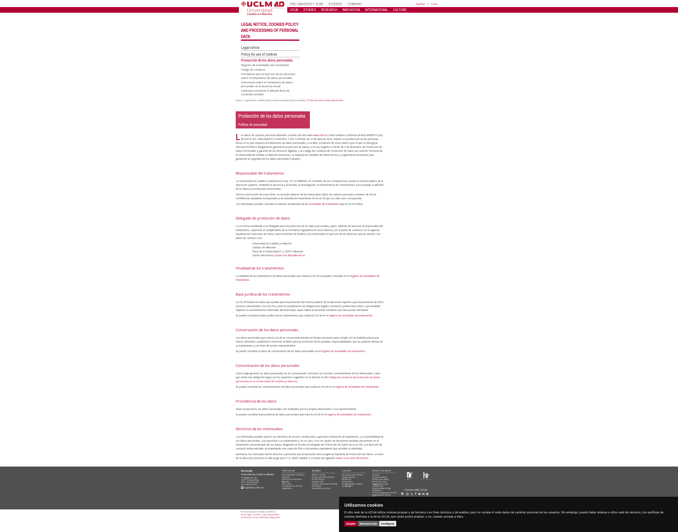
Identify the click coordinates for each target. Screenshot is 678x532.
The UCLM (288, 470)
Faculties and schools (352, 474)
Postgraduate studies (352, 483)
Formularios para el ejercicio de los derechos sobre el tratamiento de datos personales (268, 75)
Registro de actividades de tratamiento (265, 65)
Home (239, 100)
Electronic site (379, 481)
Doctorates (347, 481)
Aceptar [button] (351, 523)
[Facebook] (416, 493)
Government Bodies (292, 479)
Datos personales (271, 514)
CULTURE (400, 9)
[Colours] (426, 475)
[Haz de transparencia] (410, 475)
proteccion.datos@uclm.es (290, 255)
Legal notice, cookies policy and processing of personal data (270, 30)
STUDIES (309, 9)
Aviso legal (246, 514)
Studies (316, 470)
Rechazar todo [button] (368, 523)
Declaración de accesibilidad (254, 517)
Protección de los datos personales (267, 60)
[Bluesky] (420, 493)
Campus (286, 477)
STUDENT (335, 4)
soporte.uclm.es (253, 487)
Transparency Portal (292, 486)
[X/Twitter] (413, 493)
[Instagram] (403, 493)
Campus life (318, 481)
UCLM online (318, 479)
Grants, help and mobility (324, 483)
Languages (347, 486)
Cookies (257, 514)
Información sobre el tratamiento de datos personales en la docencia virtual (267, 84)
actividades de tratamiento (324, 204)
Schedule (316, 486)
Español (420, 4)
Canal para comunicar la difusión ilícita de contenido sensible (265, 92)
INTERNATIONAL (376, 9)
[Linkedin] (423, 493)
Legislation (287, 488)
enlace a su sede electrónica (352, 458)
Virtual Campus (379, 477)
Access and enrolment (323, 477)
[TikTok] (408, 493)
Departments (348, 477)
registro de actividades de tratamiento (350, 315)
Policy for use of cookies (259, 54)
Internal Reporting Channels (381, 489)
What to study (318, 474)
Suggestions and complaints (380, 484)
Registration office (381, 495)
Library (375, 474)
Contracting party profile (384, 492)
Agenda (285, 481)
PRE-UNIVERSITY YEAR (306, 4)
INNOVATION (351, 9)
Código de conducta (253, 69)
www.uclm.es (320, 135)
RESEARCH (329, 9)
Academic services (321, 488)
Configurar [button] (387, 523)
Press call (286, 483)
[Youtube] (428, 493)
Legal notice (250, 47)
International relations (293, 474)
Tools (434, 4)
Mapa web (275, 517)
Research (346, 479)
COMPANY (355, 4)
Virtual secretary (380, 479)
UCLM (294, 9)
